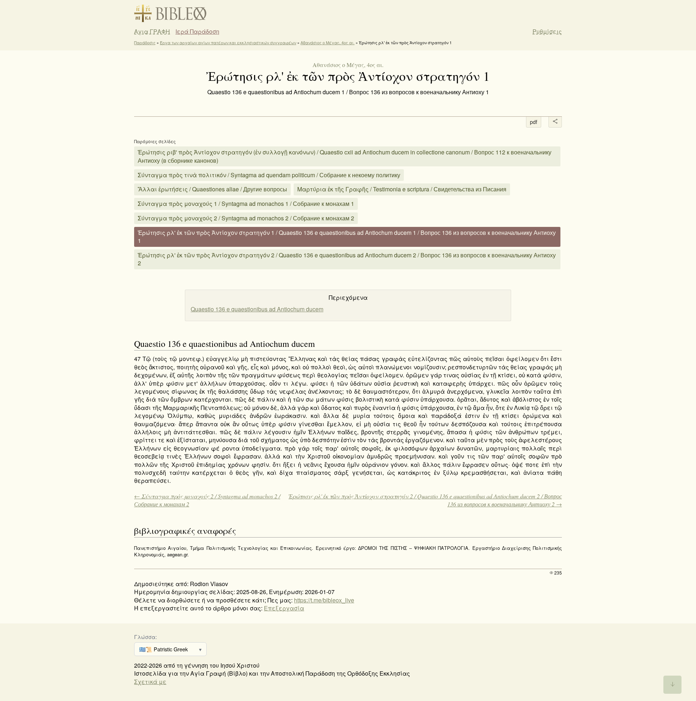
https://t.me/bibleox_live (324, 600)
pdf (533, 121)
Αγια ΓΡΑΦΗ (152, 32)
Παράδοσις (145, 42)
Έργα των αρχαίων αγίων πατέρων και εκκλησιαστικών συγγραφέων (228, 42)
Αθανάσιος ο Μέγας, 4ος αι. (328, 42)
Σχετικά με (150, 681)
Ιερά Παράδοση (197, 32)
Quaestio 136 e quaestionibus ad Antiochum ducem (257, 309)
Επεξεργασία (284, 608)
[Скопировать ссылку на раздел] (129, 344)
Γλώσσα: (145, 636)
